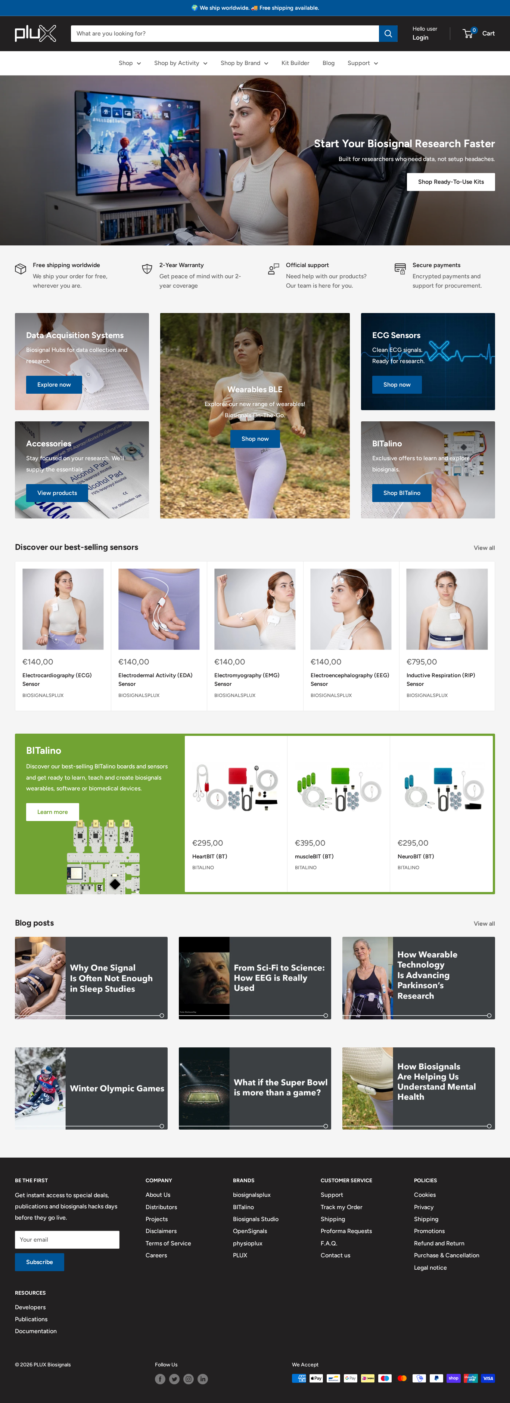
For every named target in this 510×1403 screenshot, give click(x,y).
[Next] (495, 635)
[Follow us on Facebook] (160, 1379)
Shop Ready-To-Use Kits (451, 181)
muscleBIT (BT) (314, 856)
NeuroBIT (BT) (416, 856)
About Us (158, 1194)
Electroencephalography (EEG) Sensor (350, 679)
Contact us (335, 1255)
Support (359, 62)
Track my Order (342, 1207)
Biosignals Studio (256, 1219)
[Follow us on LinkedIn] (203, 1379)
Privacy (424, 1207)
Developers (30, 1307)
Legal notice (430, 1267)
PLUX (240, 1255)
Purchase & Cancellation (446, 1255)
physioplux (247, 1243)
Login (421, 37)
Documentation (36, 1331)
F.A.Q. (329, 1243)
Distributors (161, 1207)
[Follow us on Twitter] (174, 1379)
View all (485, 547)
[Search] (388, 33)
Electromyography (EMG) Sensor (247, 679)
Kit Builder (296, 62)
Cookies (425, 1194)
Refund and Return (439, 1243)
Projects (157, 1219)
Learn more (52, 811)
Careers (156, 1255)
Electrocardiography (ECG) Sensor (57, 679)
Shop (126, 62)
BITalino (203, 867)
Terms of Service (168, 1243)
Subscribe (39, 1262)
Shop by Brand (240, 62)
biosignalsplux (42, 695)
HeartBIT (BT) (209, 856)
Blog (329, 62)
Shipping (333, 1219)
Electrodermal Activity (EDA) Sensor (155, 679)
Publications (31, 1319)
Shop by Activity (176, 62)
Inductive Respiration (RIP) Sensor (441, 679)
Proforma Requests (346, 1231)
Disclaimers (161, 1231)
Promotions (429, 1231)
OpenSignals (250, 1231)
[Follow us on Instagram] (188, 1379)
